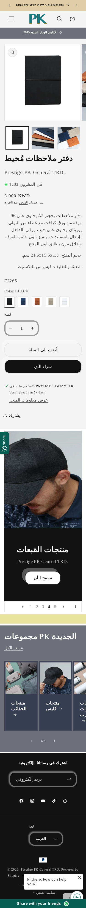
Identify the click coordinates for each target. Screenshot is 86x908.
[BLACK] (9, 302)
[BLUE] (23, 302)
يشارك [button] (14, 415)
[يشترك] (69, 779)
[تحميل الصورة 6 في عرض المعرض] (42, 138)
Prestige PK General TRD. (40, 869)
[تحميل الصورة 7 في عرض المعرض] (68, 138)
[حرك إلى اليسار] (32, 741)
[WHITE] (64, 302)
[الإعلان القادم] (77, 5)
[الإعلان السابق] (9, 5)
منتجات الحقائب (19, 706)
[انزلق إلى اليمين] (54, 741)
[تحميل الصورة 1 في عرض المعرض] (17, 138)
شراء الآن (43, 366)
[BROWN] (37, 302)
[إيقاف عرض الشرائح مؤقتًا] (77, 607)
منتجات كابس (53, 706)
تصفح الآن (43, 583)
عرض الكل (13, 648)
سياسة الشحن (46, 892)
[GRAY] (51, 302)
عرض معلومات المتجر (28, 400)
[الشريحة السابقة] (23, 607)
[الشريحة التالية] (63, 607)
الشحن (23, 202)
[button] (11, 19)
